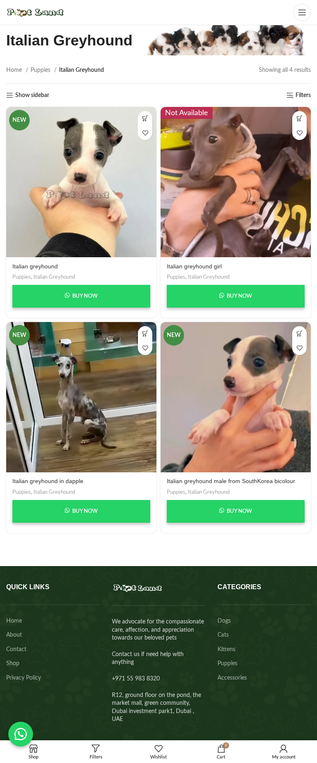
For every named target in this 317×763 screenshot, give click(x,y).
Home (15, 70)
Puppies (41, 70)
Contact (16, 649)
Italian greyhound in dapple (47, 481)
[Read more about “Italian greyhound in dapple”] (145, 333)
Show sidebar (32, 95)
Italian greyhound (35, 266)
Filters (303, 95)
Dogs (224, 621)
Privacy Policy (23, 678)
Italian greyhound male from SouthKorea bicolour (231, 481)
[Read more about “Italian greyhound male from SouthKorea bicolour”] (299, 333)
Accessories (232, 678)
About (14, 635)
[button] (20, 734)
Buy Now (84, 296)
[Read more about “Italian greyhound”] (145, 118)
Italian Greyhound (54, 277)
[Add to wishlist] (145, 133)
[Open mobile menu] (302, 12)
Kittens (226, 649)
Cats (223, 635)
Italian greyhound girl (194, 266)
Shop (12, 663)
